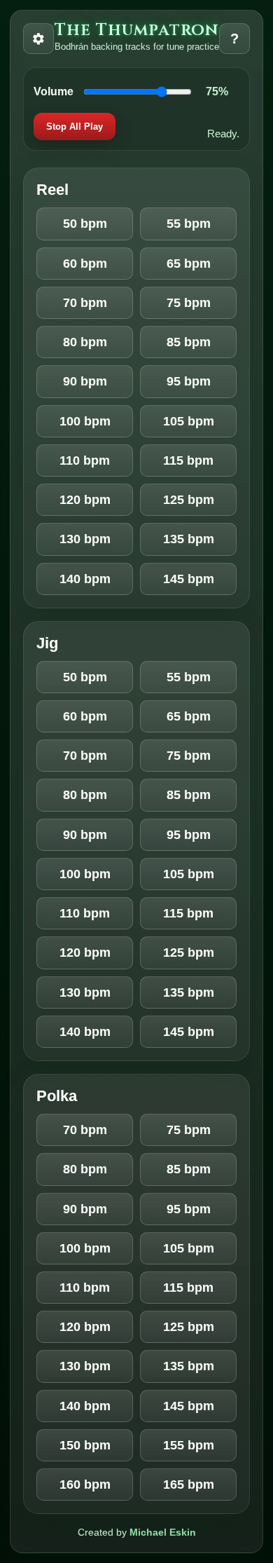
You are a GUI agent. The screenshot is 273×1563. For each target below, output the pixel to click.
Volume (54, 91)
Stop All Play (74, 126)
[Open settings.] (38, 38)
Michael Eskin (163, 1532)
